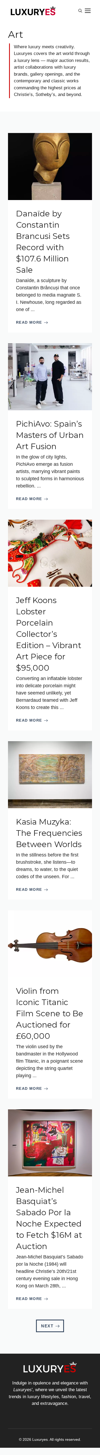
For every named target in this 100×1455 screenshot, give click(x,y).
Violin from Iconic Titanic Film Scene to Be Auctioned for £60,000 (49, 1013)
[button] (80, 10)
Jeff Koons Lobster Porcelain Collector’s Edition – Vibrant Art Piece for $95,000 (48, 634)
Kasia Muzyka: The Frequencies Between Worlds (49, 833)
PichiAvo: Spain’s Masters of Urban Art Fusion (50, 435)
